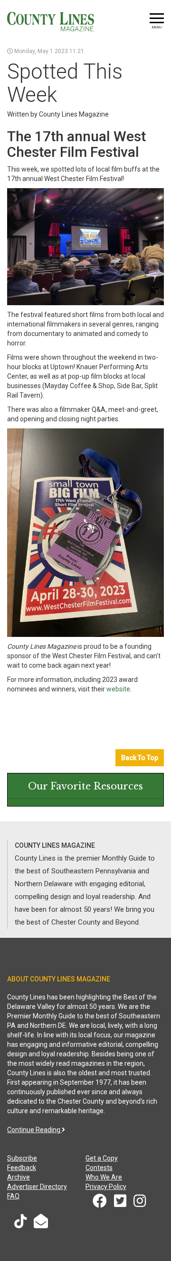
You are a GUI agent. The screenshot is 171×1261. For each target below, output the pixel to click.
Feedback (21, 1167)
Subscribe (22, 1158)
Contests (99, 1167)
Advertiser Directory (37, 1186)
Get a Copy (102, 1158)
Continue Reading (34, 1130)
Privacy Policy (106, 1186)
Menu (157, 27)
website (118, 689)
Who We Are (104, 1177)
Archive (18, 1177)
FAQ (13, 1196)
